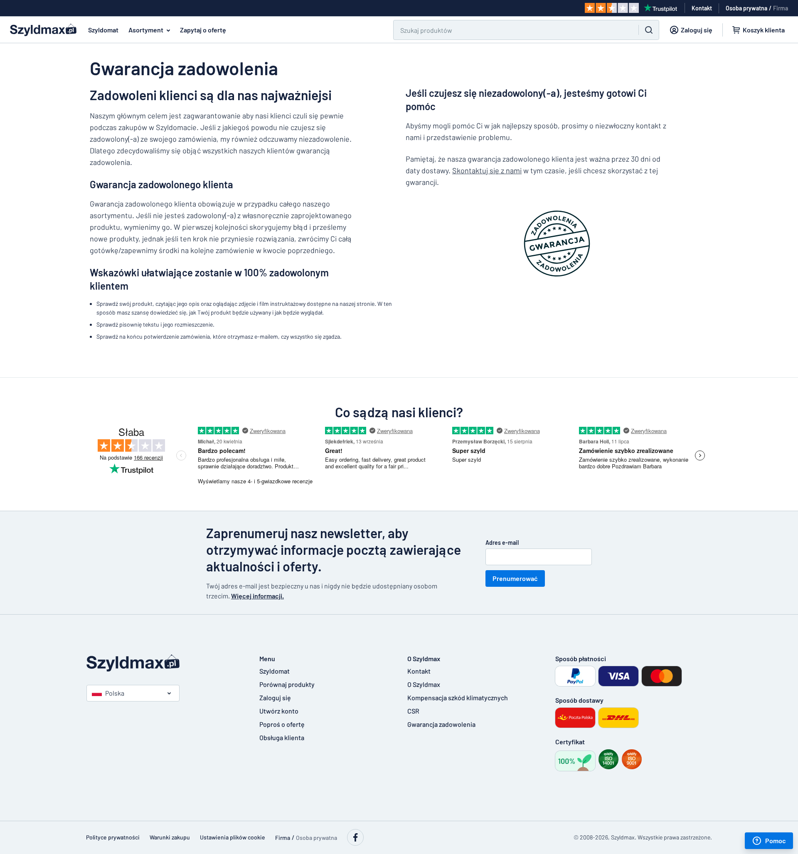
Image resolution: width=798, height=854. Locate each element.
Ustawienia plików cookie (232, 837)
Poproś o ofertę (282, 724)
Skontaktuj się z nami (487, 170)
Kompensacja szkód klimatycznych (457, 697)
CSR (413, 711)
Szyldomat (103, 30)
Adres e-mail (502, 542)
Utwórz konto (278, 711)
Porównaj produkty (287, 684)
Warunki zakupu (170, 837)
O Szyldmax (423, 684)
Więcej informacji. (257, 596)
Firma (780, 8)
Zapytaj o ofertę (203, 30)
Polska (114, 693)
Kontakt (419, 671)
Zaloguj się (275, 697)
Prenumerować (515, 578)
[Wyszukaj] (649, 30)
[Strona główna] (164, 663)
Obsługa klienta (281, 737)
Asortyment (145, 30)
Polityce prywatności (113, 837)
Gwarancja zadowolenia (441, 724)
